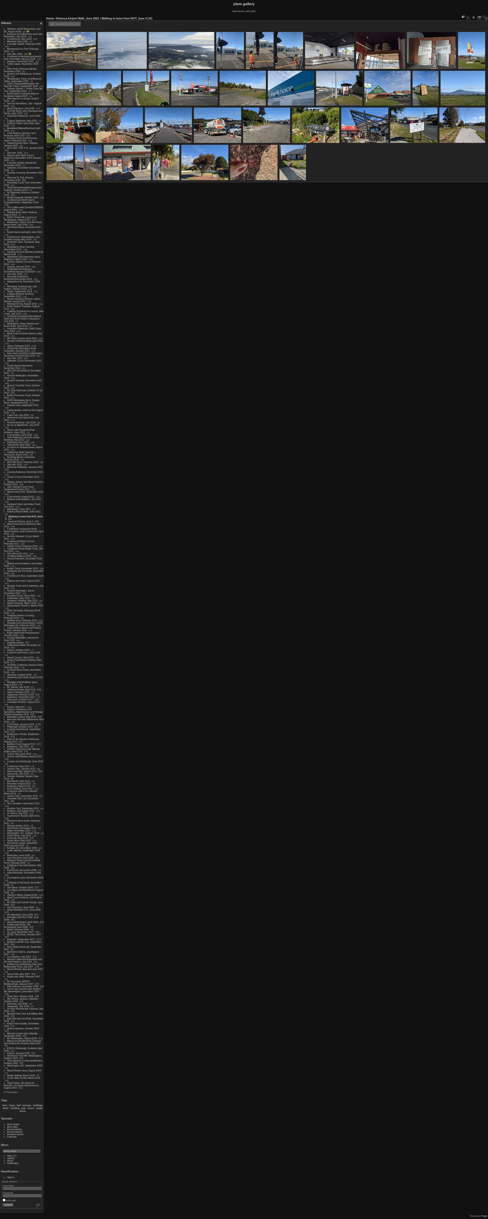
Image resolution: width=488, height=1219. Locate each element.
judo (23, 1108)
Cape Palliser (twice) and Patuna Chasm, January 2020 (22, 629)
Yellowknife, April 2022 (18, 444)
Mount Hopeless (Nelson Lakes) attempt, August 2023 (22, 300)
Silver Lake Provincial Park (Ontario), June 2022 (19, 431)
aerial (6, 1108)
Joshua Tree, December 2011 (22, 796)
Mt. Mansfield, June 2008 (20, 914)
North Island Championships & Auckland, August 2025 (21, 94)
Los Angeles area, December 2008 (25, 877)
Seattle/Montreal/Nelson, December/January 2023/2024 (19, 270)
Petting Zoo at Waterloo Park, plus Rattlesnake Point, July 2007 (23, 965)
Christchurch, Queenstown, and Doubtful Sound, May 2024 (22, 238)
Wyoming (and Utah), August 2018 (25, 677)
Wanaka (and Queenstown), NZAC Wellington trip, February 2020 (23, 624)
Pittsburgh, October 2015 (20, 726)
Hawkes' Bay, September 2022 (23, 405)
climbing (14, 1108)
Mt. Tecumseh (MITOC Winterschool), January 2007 (19, 982)
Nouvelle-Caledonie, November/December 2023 (18, 277)
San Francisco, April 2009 (20, 858)
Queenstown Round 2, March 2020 (25, 605)
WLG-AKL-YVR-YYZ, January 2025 (25, 148)
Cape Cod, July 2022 (18, 415)
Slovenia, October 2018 (19, 675)
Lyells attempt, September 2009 (23, 850)
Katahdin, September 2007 (21, 939)
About (10, 1160)
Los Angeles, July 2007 (19, 956)
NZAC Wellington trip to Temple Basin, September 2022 (21, 401)
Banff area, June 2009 (18, 855)
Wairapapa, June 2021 (19, 509)
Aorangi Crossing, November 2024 (25, 172)
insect (30, 1108)
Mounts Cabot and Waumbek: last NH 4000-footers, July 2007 (23, 960)
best (4, 1105)
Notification (13, 1163)
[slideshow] (473, 17)
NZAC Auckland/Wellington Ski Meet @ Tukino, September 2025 (21, 84)
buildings (38, 1105)
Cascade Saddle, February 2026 (24, 44)
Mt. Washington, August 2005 (22, 1038)
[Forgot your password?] (37, 1205)
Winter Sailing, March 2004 (21, 1075)
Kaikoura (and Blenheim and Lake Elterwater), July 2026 (23, 35)
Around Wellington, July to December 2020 (19, 591)
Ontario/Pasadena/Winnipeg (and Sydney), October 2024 (23, 188)
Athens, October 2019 (18, 650)
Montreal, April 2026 (17, 41)
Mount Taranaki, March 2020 (22, 603)
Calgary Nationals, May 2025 (22, 120)
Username (8, 1185)
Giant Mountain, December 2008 (24, 872)
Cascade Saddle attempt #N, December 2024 (20, 164)
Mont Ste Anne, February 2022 (23, 462)
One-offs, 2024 (14, 274)
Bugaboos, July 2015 (18, 746)
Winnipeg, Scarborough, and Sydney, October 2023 (20, 287)
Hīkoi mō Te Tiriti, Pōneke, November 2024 (19, 178)
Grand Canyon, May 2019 (20, 657)
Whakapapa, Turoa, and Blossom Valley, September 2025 (23, 79)
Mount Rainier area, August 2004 (24, 1070)
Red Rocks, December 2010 (21, 828)
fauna (12, 1105)
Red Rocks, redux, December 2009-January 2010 (21, 844)
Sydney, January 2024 (18, 266)
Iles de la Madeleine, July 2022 (23, 425)
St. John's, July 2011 (17, 813)
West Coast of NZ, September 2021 (25, 491)
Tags (9, 1156)
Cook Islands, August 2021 (21, 496)
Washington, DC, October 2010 (23, 833)
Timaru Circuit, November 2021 (23, 477)
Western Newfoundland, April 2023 (25, 341)
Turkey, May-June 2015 (19, 754)
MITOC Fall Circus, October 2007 (24, 934)
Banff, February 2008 (18, 929)
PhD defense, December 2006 (23, 986)
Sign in (10, 1177)
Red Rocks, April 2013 (18, 781)
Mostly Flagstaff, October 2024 (22, 197)
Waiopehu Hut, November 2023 (23, 281)
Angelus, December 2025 (20, 61)
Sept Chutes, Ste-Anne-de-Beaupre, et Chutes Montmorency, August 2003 (21, 1085)
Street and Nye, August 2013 (22, 771)
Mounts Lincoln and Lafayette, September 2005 (21, 1034)
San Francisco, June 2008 (20, 907)
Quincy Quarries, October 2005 (23, 1028)
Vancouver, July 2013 (18, 773)
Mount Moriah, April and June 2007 (25, 969)
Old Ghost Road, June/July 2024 (24, 227)
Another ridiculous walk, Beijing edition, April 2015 (22, 750)
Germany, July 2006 (17, 1003)
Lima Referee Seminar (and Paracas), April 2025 (20, 134)
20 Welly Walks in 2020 (19, 556)
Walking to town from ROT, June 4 (124, 18)
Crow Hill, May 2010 (17, 838)
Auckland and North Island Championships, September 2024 (21, 201)
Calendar (12, 1136)
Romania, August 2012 (19, 786)
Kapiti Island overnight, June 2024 (24, 232)
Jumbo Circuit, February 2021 (22, 546)
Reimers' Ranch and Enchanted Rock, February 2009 (22, 861)
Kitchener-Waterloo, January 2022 (25, 467)
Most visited (13, 1124)
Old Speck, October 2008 (20, 887)
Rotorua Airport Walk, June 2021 (24, 511)
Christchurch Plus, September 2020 (25, 576)
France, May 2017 (16, 707)
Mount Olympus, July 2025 (21, 108)
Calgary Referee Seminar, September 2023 (19, 295)
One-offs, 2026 (14, 54)
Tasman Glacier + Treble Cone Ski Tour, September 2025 (23, 89)
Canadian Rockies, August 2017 (23, 702)
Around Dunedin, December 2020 (24, 558)
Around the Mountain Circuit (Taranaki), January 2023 (20, 349)
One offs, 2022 (14, 464)
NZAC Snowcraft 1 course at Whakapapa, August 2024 (20, 218)
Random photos (15, 642)
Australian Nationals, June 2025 (23, 116)
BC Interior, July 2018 (18, 687)
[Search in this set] (463, 16)
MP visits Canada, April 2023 (22, 338)
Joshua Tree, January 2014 (21, 769)
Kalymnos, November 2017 (21, 697)
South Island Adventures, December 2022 (18, 366)
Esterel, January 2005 (18, 1053)
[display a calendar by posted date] (479, 17)
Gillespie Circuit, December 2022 (24, 360)
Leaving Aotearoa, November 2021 (25, 472)
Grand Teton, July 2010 (19, 835)
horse (23, 1111)
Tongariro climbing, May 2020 (22, 600)
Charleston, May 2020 (18, 598)
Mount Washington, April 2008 (22, 922)
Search (10, 1158)
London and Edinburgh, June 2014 (25, 761)
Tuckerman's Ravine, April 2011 (23, 816)
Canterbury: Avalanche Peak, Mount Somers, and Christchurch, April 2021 (23, 531)
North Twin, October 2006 (20, 996)
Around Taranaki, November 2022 (24, 380)
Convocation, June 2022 (19, 435)
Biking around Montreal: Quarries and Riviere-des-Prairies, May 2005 (22, 1042)
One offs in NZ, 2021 (17, 553)
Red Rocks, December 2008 (21, 870)
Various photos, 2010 (18, 825)
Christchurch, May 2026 (19, 39)
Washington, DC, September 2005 (25, 1065)
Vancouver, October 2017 (20, 699)
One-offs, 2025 (14, 153)
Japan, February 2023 (18, 346)
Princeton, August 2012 (19, 783)
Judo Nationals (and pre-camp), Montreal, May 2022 (22, 438)
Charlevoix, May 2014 (18, 766)
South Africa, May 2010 (19, 840)
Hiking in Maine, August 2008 (22, 895)
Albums (6, 23)
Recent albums (15, 1132)
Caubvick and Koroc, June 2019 (23, 652)
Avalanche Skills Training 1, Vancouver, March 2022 (20, 453)
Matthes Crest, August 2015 (21, 744)
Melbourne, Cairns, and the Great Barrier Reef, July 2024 (23, 223)
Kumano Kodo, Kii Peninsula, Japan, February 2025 (20, 139)
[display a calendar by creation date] (485, 17)
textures (26, 1105)
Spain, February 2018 (18, 692)
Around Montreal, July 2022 (21, 422)
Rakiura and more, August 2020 (23, 581)
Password (8, 1193)
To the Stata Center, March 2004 (23, 1078)
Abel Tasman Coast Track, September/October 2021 (19, 488)
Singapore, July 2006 (18, 1006)
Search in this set (67, 23)
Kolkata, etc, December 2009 (22, 848)
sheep (39, 1108)
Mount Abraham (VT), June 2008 (24, 909)
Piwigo (484, 1216)
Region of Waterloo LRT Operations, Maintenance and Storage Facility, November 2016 (23, 712)
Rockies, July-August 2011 (21, 811)
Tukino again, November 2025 (23, 64)
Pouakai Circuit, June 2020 (21, 595)
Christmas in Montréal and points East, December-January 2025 (22, 57)
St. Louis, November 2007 (20, 932)
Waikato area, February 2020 (22, 620)
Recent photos (14, 1129)
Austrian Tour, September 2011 (23, 808)
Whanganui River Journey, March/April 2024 (19, 248)
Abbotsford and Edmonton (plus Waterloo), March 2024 (22, 258)
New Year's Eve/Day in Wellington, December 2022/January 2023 (23, 354)
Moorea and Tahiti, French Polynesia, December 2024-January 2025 (22, 158)
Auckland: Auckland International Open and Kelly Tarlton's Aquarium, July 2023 (22, 318)
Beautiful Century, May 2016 (21, 717)
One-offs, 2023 (14, 358)
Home (50, 18)
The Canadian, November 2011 (23, 803)
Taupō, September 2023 (19, 291)
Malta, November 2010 (19, 830)
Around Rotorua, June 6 (20, 521)
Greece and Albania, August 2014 (24, 756)
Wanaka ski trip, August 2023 (22, 304)
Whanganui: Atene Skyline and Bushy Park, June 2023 (21, 324)
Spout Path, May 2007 (18, 974)
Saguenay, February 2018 (20, 694)
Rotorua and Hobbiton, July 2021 (24, 499)
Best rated (12, 1127)
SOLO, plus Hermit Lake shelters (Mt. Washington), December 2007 (22, 990)
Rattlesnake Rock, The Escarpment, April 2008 (17, 925)
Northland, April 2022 (18, 442)
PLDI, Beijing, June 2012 (20, 788)
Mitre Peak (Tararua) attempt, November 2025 (20, 70)
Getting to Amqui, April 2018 (21, 689)
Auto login (10, 1200)
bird (19, 1105)
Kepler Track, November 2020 (22, 568)
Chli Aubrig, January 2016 (20, 724)
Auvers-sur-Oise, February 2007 (23, 976)
